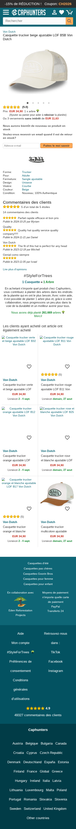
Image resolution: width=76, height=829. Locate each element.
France (32, 771)
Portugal (15, 799)
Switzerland (32, 809)
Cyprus (32, 753)
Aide (20, 633)
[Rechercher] (69, 21)
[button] (27, 103)
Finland (19, 771)
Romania (30, 799)
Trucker (26, 172)
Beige (25, 189)
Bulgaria (47, 743)
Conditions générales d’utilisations (20, 689)
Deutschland (32, 762)
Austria (17, 743)
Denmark (14, 762)
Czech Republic (51, 753)
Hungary (21, 781)
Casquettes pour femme (38, 578)
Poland (62, 790)
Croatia (18, 753)
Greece (57, 771)
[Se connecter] (54, 12)
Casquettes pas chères (38, 568)
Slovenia (61, 799)
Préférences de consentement (20, 666)
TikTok (55, 652)
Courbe (26, 186)
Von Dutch (9, 31)
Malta (50, 790)
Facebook (56, 661)
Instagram (55, 671)
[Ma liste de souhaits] (61, 12)
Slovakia (45, 799)
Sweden (15, 809)
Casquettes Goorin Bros (38, 573)
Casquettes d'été (38, 563)
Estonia (63, 762)
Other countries (38, 818)
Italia (46, 781)
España (49, 762)
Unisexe (27, 182)
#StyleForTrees (19, 652)
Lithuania (16, 790)
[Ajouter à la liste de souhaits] (29, 366)
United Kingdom (54, 809)
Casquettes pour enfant (38, 584)
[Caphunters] (22, 12)
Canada (60, 743)
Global (44, 771)
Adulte (26, 175)
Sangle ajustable (32, 179)
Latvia (56, 781)
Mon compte (20, 643)
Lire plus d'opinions (15, 269)
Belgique (32, 743)
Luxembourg (34, 790)
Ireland (35, 781)
